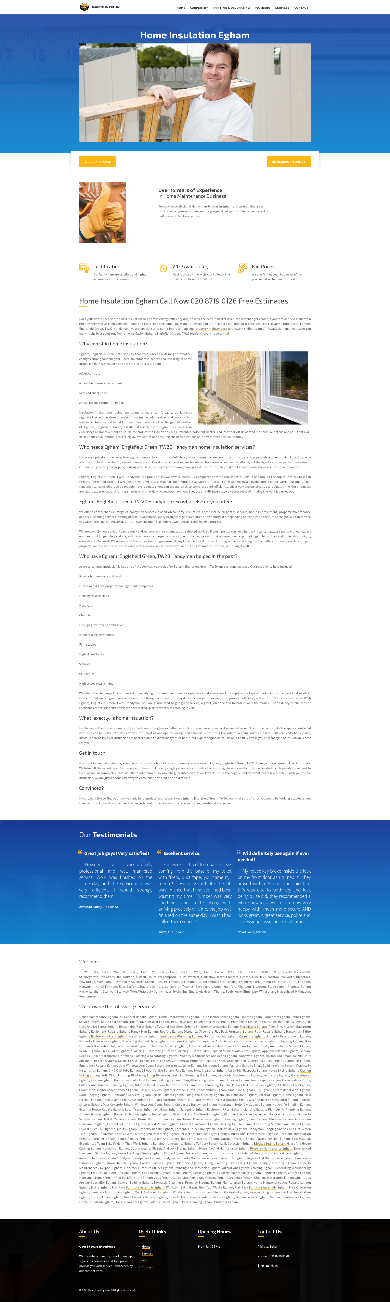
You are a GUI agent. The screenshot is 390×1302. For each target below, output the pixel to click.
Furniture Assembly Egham (145, 1187)
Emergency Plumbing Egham (181, 1036)
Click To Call (99, 161)
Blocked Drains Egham (270, 1143)
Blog (145, 1260)
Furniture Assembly (262, 1187)
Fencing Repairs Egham (288, 1022)
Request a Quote (290, 161)
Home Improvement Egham (179, 1017)
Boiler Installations (105, 1056)
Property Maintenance (194, 1056)
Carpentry (199, 7)
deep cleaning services (100, 517)
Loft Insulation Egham (165, 1202)
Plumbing (262, 7)
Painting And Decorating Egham (156, 1134)
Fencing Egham (279, 1139)
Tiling (151, 1075)
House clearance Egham (131, 1202)
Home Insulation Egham (96, 1202)
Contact (301, 7)
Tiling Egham (232, 1041)
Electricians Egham (253, 1026)
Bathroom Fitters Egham (109, 1036)
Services (282, 7)
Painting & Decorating (231, 7)
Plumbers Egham (189, 1163)
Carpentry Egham (251, 1036)
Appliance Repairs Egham (280, 1051)
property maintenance (211, 328)
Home (181, 7)
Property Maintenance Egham (271, 1148)
